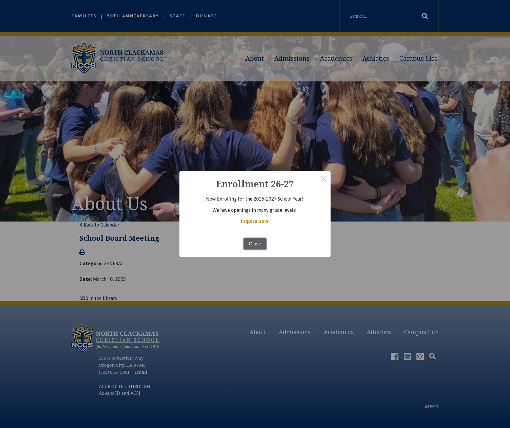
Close (255, 243)
